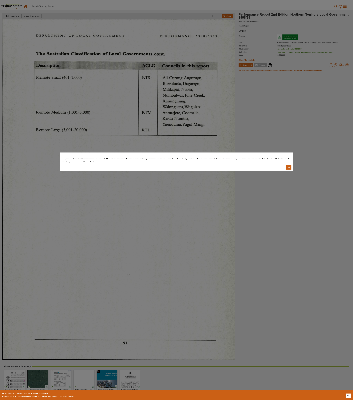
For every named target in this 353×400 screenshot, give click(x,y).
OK (289, 167)
